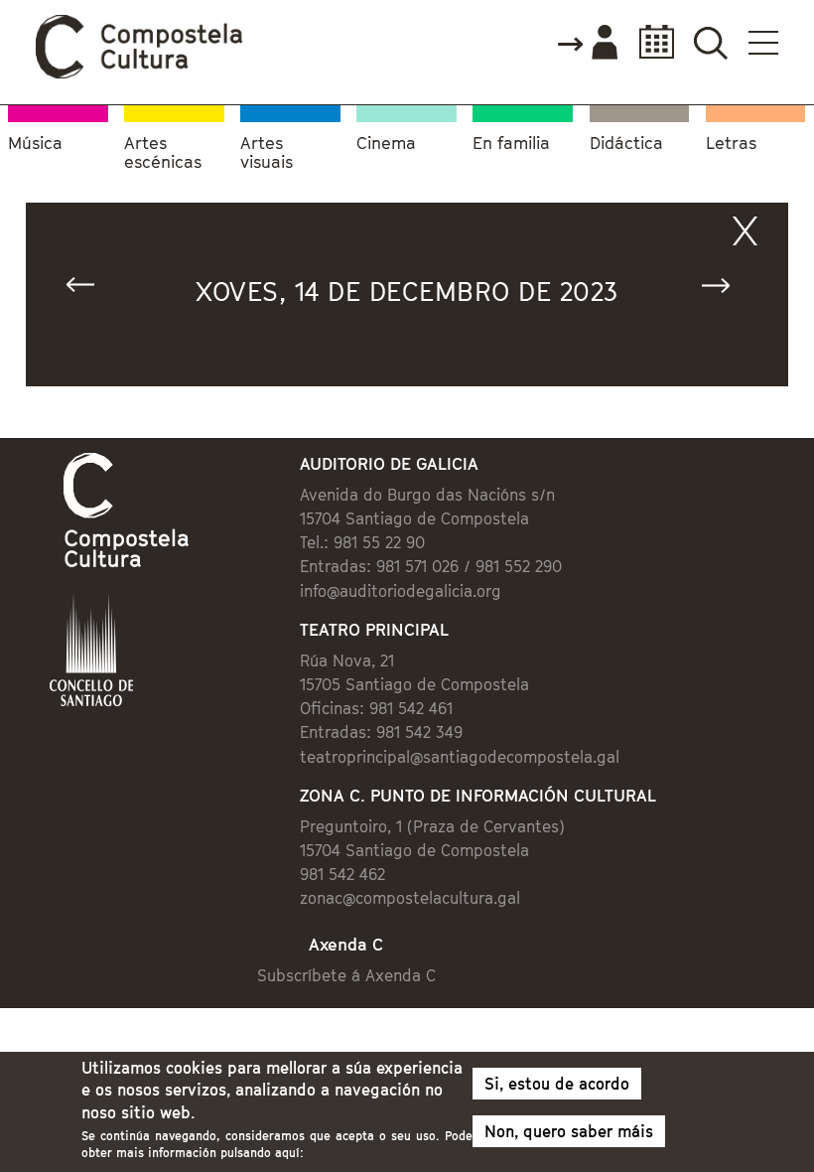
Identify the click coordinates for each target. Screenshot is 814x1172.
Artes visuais (266, 153)
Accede (586, 44)
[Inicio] (140, 73)
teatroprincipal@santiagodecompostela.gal (459, 757)
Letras (731, 143)
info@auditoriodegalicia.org (400, 591)
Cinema (386, 143)
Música (35, 143)
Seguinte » (724, 289)
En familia (511, 143)
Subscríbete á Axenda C (346, 975)
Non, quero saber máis (568, 1131)
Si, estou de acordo (556, 1084)
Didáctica (626, 143)
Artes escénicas (163, 153)
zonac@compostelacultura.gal (410, 898)
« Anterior (89, 289)
